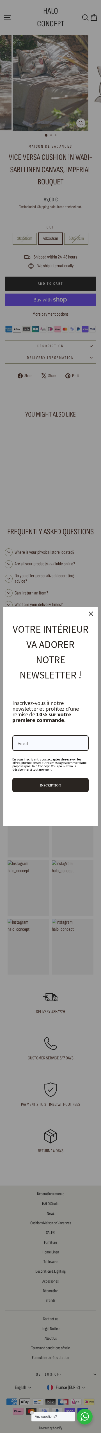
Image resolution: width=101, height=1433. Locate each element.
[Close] (91, 613)
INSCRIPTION (50, 785)
